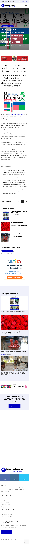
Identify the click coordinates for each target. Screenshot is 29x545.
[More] (26, 201)
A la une (12, 214)
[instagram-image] (7, 424)
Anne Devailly (7, 45)
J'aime (4, 477)
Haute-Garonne (6, 253)
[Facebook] (22, 201)
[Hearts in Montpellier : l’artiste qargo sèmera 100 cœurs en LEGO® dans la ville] (5, 226)
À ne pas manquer (9, 294)
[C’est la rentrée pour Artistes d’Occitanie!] (5, 215)
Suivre (14, 477)
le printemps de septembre (15, 114)
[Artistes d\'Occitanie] (8, 5)
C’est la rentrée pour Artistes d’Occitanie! (13, 311)
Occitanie (16, 251)
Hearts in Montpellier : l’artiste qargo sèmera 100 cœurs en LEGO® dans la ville (19, 224)
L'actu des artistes (8, 26)
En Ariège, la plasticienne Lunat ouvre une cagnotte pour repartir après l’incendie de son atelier (13, 373)
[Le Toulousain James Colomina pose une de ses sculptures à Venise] (5, 238)
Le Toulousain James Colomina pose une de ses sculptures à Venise (18, 235)
